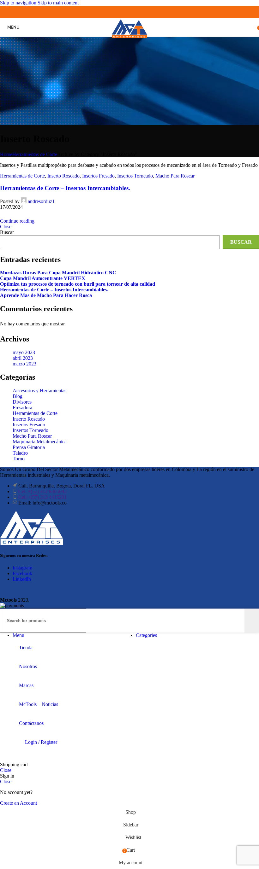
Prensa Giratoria (29, 447)
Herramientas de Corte (34, 154)
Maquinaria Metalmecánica (40, 441)
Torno (19, 458)
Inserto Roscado (63, 175)
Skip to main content (58, 2)
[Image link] (31, 543)
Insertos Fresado (98, 175)
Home (6, 154)
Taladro (20, 453)
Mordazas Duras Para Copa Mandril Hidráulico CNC (58, 272)
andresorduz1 (41, 201)
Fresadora (22, 407)
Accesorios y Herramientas (39, 390)
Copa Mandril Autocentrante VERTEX (42, 278)
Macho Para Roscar (175, 175)
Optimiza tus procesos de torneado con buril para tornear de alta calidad (77, 284)
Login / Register (41, 742)
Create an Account (18, 803)
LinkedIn (22, 579)
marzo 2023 (24, 363)
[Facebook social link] (111, 11)
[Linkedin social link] (124, 11)
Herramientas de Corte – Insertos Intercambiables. (65, 188)
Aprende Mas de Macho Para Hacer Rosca (46, 295)
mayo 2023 (24, 352)
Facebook (22, 573)
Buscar (7, 232)
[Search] (251, 621)
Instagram (22, 567)
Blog (17, 396)
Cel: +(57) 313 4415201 (42, 497)
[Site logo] (129, 38)
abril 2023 (23, 358)
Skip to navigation (19, 2)
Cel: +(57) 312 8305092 (42, 491)
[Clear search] (239, 620)
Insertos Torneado (135, 175)
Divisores (22, 402)
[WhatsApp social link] (135, 11)
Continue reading (17, 221)
